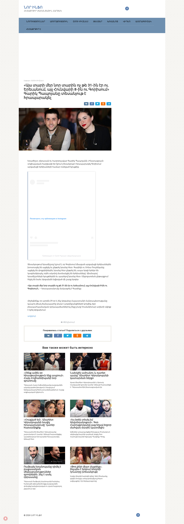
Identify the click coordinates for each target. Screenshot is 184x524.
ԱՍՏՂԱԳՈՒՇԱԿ (143, 21)
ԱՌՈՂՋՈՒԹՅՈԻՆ (59, 21)
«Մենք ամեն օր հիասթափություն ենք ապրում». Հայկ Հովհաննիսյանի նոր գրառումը (44, 376)
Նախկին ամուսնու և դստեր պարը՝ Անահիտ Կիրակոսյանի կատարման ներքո (89, 375)
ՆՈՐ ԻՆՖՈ (33, 7)
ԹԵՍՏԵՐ (97, 21)
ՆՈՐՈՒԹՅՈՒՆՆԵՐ (35, 21)
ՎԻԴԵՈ (126, 21)
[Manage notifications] (6, 518)
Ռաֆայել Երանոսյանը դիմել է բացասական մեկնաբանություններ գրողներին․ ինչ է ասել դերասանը (42, 472)
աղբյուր (32, 316)
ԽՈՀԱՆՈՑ (112, 21)
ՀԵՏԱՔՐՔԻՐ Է (33, 29)
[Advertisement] (92, 54)
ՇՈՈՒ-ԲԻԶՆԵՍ (80, 21)
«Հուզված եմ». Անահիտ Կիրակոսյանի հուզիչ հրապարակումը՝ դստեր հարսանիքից (39, 423)
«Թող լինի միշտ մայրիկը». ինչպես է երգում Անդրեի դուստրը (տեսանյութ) (86, 469)
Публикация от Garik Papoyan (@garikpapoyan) (61, 256)
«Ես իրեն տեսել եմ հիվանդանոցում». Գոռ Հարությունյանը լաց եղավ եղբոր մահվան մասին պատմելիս (90, 423)
